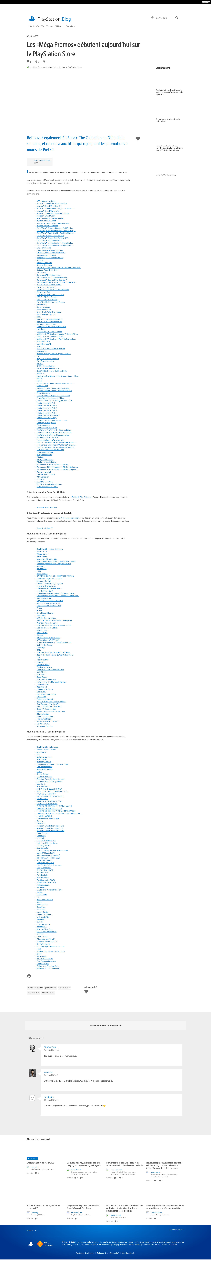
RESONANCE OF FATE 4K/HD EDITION (52, 371)
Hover (39, 317)
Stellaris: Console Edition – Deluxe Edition (53, 388)
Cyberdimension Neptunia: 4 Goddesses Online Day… (58, 596)
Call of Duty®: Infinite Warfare (49, 240)
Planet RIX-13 (42, 927)
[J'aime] (36, 1173)
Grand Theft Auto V (45, 528)
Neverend (40, 919)
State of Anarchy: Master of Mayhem (51, 682)
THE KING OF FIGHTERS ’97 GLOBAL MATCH (54, 806)
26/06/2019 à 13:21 (51, 1075)
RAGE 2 (40, 363)
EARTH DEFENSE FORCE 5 (47, 287)
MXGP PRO (41, 615)
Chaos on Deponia (44, 248)
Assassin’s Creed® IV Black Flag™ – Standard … (55, 208)
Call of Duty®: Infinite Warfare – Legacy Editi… (55, 245)
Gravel (39, 610)
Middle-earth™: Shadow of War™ (50, 336)
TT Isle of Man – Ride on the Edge (50, 449)
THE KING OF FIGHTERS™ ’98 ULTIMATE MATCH (56, 811)
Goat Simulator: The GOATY (48, 704)
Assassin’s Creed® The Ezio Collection (52, 203)
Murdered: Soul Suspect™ (47, 941)
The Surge (41, 647)
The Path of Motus (44, 667)
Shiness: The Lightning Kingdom (50, 583)
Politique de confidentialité (108, 1253)
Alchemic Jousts (43, 885)
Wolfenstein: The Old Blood (48, 968)
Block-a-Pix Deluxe (44, 860)
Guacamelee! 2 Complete (47, 559)
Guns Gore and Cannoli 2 (46, 314)
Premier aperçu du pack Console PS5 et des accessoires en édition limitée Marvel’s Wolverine (124, 1164)
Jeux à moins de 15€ (64, 988)
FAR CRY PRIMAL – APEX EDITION (50, 294)
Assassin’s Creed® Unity (46, 216)
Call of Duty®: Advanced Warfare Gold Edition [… (56, 230)
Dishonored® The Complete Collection (52, 277)
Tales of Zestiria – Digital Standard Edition (53, 395)
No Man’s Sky (42, 351)
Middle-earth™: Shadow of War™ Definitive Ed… (56, 339)
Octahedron (41, 697)
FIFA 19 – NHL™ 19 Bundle (47, 299)
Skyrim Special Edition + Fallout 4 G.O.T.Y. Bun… (56, 383)
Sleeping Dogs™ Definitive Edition (50, 946)
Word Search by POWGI (46, 880)
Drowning (41, 909)
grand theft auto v (50, 988)
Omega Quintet (43, 774)
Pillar (39, 897)
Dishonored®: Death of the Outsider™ (52, 280)
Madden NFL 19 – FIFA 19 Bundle (49, 331)
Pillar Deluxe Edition (45, 899)
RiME (39, 650)
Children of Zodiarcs (45, 689)
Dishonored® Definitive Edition (49, 275)
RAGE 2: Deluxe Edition (46, 366)
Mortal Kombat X (43, 341)
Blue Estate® (42, 759)
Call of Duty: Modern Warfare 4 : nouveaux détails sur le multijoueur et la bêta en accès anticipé (165, 1206)
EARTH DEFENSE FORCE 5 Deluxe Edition (53, 290)
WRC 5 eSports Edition (46, 474)
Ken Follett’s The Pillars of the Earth (51, 326)
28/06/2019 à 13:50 (51, 1100)
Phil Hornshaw (76, 1212)
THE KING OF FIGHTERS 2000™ (49, 808)
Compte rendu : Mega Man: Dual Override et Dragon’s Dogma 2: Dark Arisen (83, 1206)
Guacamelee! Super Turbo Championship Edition (56, 561)
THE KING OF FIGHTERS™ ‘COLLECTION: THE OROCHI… (59, 813)
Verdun (39, 608)
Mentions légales (129, 1253)
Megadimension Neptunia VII (48, 603)
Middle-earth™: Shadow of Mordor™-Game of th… (57, 334)
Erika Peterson (116, 1170)
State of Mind (42, 385)
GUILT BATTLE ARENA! (46, 853)
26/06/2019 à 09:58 (51, 1050)
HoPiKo (39, 892)
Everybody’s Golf (43, 292)
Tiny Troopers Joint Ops (46, 961)
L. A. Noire (41, 329)
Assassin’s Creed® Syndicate (48, 211)
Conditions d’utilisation (85, 1253)
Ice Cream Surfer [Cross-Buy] (48, 858)
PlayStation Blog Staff (42, 160)
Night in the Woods (44, 645)
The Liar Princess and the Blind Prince (52, 420)
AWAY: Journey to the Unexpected (50, 218)
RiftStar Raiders (43, 714)
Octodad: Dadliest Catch (46, 840)
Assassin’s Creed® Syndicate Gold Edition (53, 213)
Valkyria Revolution (44, 454)
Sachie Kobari (116, 1215)
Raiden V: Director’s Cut (46, 709)
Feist (38, 754)
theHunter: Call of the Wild (47, 437)
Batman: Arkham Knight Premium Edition (53, 223)
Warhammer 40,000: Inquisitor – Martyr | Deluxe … (57, 467)
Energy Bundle (42, 912)
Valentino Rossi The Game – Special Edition (54, 625)
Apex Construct (43, 660)
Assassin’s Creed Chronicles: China (50, 826)
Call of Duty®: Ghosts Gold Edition (50, 235)
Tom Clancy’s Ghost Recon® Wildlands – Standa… (56, 442)
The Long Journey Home (46, 422)
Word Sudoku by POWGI (46, 882)
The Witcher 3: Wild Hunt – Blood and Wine (54, 430)
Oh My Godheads (43, 944)
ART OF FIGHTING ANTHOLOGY (49, 789)
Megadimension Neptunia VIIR (49, 605)
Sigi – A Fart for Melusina (46, 931)
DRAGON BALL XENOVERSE (48, 640)
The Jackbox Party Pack (46, 403)
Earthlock (40, 674)
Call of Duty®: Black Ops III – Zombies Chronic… (56, 233)
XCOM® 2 (40, 479)
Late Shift (41, 838)
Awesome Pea (42, 904)
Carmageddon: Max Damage (48, 818)
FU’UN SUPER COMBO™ (46, 794)
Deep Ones (41, 907)
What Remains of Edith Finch (48, 637)
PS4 (42, 26)
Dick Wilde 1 (41, 672)
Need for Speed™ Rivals (46, 749)
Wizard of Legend (44, 472)
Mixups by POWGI (44, 867)
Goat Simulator (43, 848)
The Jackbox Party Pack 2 (47, 405)
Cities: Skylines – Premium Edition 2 (51, 253)
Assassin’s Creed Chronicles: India (50, 828)
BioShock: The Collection (82, 497)
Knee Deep (41, 835)
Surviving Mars (42, 630)
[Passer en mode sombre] (152, 17)
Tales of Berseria (43, 393)
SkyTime (40, 934)
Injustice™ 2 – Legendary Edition (50, 319)
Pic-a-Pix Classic (43, 872)
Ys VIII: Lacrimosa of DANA (47, 486)
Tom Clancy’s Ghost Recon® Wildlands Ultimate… (56, 445)
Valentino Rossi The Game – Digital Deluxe (53, 652)
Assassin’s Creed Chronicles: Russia (50, 830)
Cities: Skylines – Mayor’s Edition (50, 250)
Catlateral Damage (44, 757)
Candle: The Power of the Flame (49, 890)
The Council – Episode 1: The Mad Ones (52, 764)
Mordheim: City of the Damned (49, 578)
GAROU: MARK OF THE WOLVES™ (50, 796)
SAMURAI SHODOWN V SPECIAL (49, 801)
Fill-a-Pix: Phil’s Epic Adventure (49, 865)
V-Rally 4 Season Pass (45, 459)
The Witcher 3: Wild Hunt (47, 427)
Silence (39, 378)
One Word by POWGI (45, 870)
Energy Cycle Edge (44, 914)
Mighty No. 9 (42, 551)
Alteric (39, 902)
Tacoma (40, 662)
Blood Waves (42, 677)
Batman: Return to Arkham (47, 226)
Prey (38, 356)
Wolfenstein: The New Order (48, 966)
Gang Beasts (41, 304)
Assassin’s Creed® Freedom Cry (49, 206)
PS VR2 (36, 26)
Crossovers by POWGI (45, 862)
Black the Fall (42, 687)
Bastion (40, 821)
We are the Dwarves (45, 959)
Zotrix (39, 954)
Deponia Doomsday (44, 265)
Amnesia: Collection (45, 769)
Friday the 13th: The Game (47, 843)
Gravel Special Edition (45, 613)
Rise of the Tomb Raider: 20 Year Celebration (55, 655)
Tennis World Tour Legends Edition (50, 398)
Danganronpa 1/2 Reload (46, 255)
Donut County (42, 632)
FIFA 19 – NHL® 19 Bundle (46, 297)
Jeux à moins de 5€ (33, 993)
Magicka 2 (41, 784)
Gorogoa (40, 635)
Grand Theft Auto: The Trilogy (49, 312)
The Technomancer (44, 766)
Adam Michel (76, 1170)
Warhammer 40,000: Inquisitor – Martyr (52, 464)
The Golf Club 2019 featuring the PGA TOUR (54, 400)
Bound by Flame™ (44, 762)
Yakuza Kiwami (42, 554)
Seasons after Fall (44, 581)
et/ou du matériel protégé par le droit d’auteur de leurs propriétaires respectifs (128, 1244)
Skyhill (39, 381)
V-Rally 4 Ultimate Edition (47, 462)
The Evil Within (43, 963)
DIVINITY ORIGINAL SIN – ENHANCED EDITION (55, 576)
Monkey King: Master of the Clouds (51, 951)
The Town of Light (44, 719)
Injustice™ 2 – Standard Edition (49, 322)
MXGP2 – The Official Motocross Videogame (54, 620)
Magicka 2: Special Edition (47, 628)
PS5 (30, 26)
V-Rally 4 (40, 457)
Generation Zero (43, 307)
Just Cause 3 (41, 692)
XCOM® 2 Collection (45, 482)
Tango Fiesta (42, 895)
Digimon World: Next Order (47, 270)
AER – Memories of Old (46, 201)
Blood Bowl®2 (42, 573)
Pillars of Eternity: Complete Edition (51, 701)
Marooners (41, 887)
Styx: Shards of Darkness (46, 586)
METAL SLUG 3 (42, 798)
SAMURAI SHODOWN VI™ (47, 803)
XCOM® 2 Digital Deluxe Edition (49, 484)
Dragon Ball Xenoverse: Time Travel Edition (54, 642)
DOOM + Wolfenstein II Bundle (49, 285)
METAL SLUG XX (43, 724)
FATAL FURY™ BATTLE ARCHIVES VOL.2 (52, 791)
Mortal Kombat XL (44, 344)
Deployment (42, 956)
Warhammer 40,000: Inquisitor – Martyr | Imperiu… (57, 469)
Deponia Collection (44, 262)
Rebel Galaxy (42, 556)
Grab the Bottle (43, 917)
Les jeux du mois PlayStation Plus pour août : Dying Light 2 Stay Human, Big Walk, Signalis (84, 1164)
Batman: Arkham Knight (46, 221)
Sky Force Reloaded (44, 776)
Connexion (161, 17)
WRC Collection (43, 477)
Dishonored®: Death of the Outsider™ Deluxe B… (56, 282)
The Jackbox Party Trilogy (47, 417)
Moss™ (39, 346)
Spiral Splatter (42, 936)
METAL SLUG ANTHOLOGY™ (48, 721)
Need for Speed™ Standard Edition (51, 711)
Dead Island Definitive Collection (50, 549)
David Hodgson (156, 1212)
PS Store (49, 26)
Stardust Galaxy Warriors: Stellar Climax (52, 850)
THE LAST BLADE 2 (44, 816)
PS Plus (58, 26)
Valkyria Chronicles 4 (45, 452)
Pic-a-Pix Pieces (43, 877)
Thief (39, 949)
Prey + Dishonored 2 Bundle (48, 358)
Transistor (41, 823)
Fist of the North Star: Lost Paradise (51, 302)
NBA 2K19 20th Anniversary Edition (51, 349)
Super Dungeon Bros (45, 716)
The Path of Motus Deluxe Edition (50, 669)
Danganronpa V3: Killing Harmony (50, 258)
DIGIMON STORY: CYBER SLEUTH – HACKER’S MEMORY (59, 267)
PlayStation (54, 19)
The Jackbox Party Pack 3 (47, 408)
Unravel (40, 566)
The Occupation (43, 425)
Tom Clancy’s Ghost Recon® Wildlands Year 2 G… (56, 447)
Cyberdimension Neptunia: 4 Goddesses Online (55, 593)
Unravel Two (41, 568)
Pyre (38, 657)
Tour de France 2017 (45, 591)
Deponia (40, 260)
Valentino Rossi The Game (47, 623)
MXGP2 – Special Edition (46, 618)
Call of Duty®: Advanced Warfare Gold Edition (55, 228)
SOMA (39, 771)
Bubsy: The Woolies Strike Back (49, 706)
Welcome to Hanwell (45, 699)
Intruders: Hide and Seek (46, 324)
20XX (39, 571)
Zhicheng (34, 1212)
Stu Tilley (34, 1167)
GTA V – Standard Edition (69, 518)
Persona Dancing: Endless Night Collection (54, 354)
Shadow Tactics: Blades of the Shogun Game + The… (58, 376)
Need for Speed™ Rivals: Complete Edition (54, 564)
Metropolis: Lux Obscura (46, 679)
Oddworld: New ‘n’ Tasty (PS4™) (49, 781)
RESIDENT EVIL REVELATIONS (48, 368)
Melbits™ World (43, 664)
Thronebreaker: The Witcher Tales (50, 440)
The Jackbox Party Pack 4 (47, 410)
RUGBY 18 (40, 373)
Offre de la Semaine (48, 993)
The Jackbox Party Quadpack (48, 415)
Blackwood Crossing (45, 726)
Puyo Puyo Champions (45, 361)
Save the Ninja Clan (44, 929)
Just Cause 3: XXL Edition (46, 694)
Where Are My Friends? (46, 939)
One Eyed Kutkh (43, 924)
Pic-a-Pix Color (42, 875)
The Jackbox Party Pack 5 (47, 413)
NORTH (40, 922)
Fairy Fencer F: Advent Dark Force (50, 600)
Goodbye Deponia (44, 309)
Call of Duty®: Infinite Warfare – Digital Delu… (55, 243)
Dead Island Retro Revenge (47, 747)
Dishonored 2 (42, 272)
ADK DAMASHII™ (44, 786)
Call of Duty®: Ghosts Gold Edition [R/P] (52, 238)
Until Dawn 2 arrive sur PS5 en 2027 (40, 1162)
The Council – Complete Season (49, 588)
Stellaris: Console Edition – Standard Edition (54, 390)
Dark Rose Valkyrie (44, 598)
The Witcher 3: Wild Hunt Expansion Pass (53, 435)
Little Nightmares (44, 845)
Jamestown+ (42, 752)
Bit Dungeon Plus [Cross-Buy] (48, 855)
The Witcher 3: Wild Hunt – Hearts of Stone (54, 432)
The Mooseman (43, 684)
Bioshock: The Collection (35, 988)
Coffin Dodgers (42, 833)
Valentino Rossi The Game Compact (51, 779)
